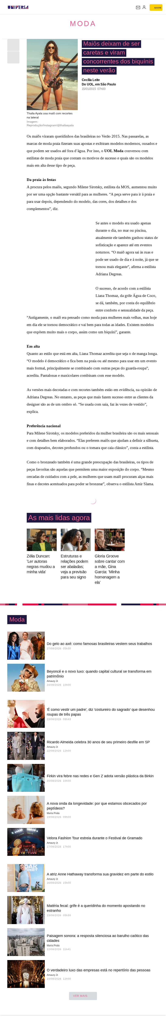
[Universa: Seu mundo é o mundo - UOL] (18, 7)
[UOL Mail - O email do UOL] (138, 7)
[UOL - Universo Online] (31, 7)
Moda (83, 23)
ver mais (80, 995)
